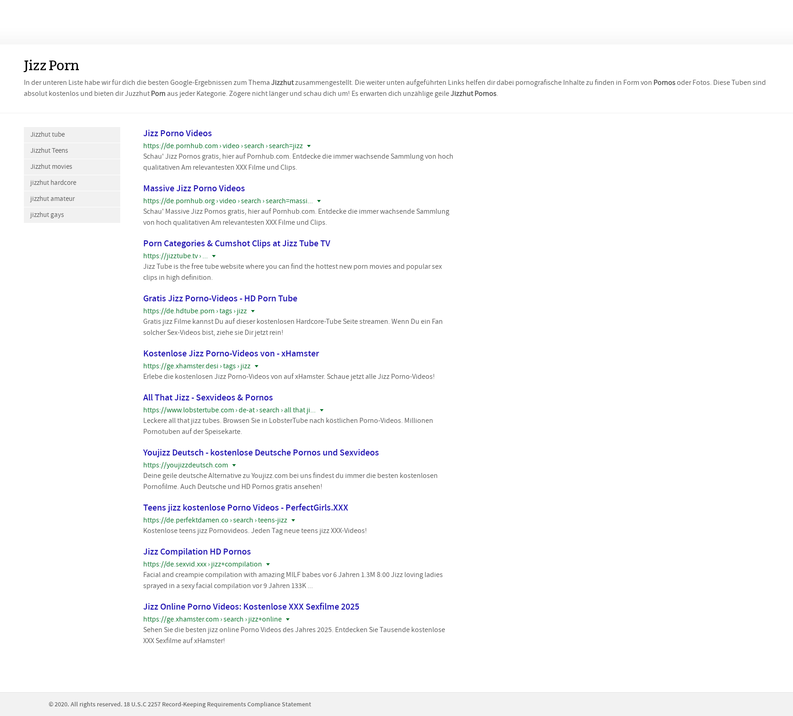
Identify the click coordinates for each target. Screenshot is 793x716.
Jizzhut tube (47, 134)
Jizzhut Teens (49, 150)
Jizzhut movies (51, 167)
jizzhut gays (47, 215)
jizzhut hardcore (53, 183)
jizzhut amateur (52, 199)
